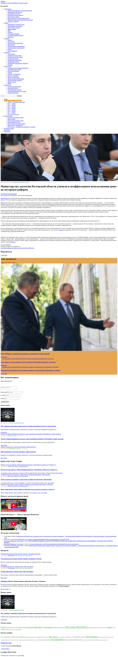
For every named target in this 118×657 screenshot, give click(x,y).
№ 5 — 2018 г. (12, 110)
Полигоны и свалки (13, 17)
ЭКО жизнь (20, 435)
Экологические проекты (15, 80)
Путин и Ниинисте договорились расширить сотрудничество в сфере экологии (25, 353)
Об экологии (11, 54)
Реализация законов (13, 34)
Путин (3, 627)
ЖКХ (9, 30)
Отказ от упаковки (13, 21)
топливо (113, 627)
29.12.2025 (59, 473)
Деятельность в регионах (15, 26)
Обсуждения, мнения (14, 27)
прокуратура (21, 248)
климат (3, 629)
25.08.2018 (4, 357)
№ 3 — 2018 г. (12, 106)
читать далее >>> (6, 589)
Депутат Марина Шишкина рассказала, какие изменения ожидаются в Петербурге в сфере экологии (32, 439)
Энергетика (27, 637)
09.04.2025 (4, 578)
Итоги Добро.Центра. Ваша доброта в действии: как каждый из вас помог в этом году (27, 489)
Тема (2, 398)
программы (48, 627)
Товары (10, 72)
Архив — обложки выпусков (16, 102)
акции (109, 627)
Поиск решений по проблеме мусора (18, 18)
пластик (37, 627)
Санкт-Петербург (78, 627)
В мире (10, 49)
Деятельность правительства (16, 24)
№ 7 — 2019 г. (12, 113)
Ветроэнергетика (13, 88)
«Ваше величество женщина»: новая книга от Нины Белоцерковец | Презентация (26, 479)
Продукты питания (13, 71)
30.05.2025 (4, 565)
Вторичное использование (15, 15)
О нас (6, 99)
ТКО (67, 627)
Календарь (7, 130)
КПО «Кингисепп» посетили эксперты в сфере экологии (18, 452)
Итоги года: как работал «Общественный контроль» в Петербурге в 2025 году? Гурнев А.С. (29, 469)
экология (99, 627)
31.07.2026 (4, 445)
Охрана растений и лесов (15, 57)
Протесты (10, 37)
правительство (57, 627)
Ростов (32, 248)
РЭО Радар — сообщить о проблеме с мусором (21, 127)
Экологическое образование (16, 79)
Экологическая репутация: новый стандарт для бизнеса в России (21, 558)
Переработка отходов (14, 13)
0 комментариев (12, 194)
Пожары (10, 65)
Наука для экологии (13, 77)
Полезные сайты (9, 128)
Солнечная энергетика (14, 86)
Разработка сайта (6, 643)
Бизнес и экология (13, 75)
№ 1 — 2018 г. (12, 103)
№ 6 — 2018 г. (12, 111)
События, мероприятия (44, 639)
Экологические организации (16, 48)
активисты (104, 627)
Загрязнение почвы (13, 62)
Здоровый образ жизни (14, 69)
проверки (61, 230)
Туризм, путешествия (14, 74)
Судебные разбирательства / (20, 182)
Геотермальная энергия (14, 89)
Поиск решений (12, 51)
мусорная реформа (6, 248)
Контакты (7, 131)
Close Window (5, 648)
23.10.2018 (4, 374)
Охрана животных (13, 58)
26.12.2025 (51, 483)
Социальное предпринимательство (18, 68)
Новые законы (12, 29)
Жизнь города (12, 82)
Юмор (9, 83)
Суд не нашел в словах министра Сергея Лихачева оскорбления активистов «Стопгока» (28, 362)
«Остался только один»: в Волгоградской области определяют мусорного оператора (53, 544)
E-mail (3, 395)
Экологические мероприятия (16, 46)
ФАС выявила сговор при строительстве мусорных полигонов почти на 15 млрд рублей (28, 426)
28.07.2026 (4, 458)
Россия (13, 242)
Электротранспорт (13, 93)
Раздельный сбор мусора (15, 12)
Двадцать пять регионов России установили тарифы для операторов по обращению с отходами (30, 370)
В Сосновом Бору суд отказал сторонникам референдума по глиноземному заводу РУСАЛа (42, 539)
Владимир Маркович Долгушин (13, 541)
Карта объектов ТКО (14, 122)
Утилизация (24, 448)
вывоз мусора (12, 629)
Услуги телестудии (13, 114)
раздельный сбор (92, 627)
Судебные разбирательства (15, 35)
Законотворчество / (6, 182)
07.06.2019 (4, 194)
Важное (10, 40)
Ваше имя (4, 392)
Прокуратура (4, 198)
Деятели (10, 32)
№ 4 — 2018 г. (12, 108)
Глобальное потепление (15, 55)
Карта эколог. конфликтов (15, 125)
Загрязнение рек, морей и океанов (18, 63)
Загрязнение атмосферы (15, 60)
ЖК (63, 627)
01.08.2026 (4, 432)
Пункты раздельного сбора (15, 117)
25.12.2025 (44, 493)
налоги (7, 629)
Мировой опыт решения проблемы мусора (20, 20)
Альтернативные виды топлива (17, 91)
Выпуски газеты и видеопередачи (18, 466)
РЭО (42, 627)
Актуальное (11, 41)
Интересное (11, 44)
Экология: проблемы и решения (14, 637)
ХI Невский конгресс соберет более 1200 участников (17, 571)
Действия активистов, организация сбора (20, 10)
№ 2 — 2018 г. (12, 105)
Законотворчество (76, 640)
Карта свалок (11, 119)
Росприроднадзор (10, 627)
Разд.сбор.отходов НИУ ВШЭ (16, 123)
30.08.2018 (4, 365)
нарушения (18, 629)
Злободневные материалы (15, 43)
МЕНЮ (3, 1)
